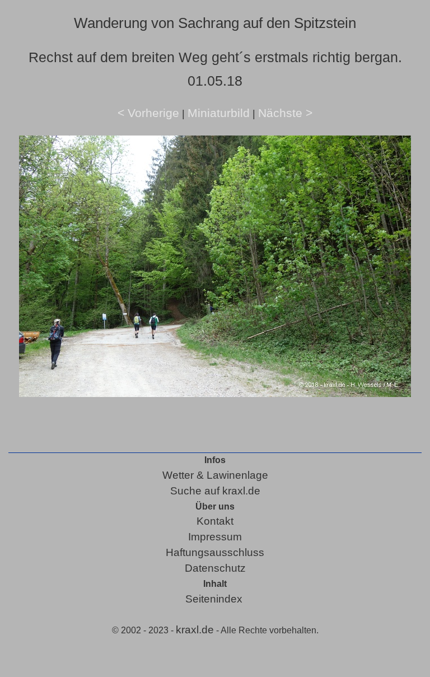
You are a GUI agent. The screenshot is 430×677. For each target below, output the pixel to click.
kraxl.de (195, 630)
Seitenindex (213, 599)
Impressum (215, 537)
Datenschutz (215, 568)
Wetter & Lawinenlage (215, 475)
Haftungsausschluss (215, 552)
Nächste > (285, 112)
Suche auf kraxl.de (215, 491)
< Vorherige (148, 112)
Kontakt (215, 521)
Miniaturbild (219, 112)
